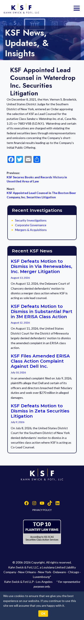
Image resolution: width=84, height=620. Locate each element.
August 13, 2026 (20, 277)
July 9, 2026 (17, 422)
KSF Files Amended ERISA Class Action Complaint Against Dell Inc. (40, 361)
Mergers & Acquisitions (31, 230)
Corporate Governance (30, 225)
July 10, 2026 (18, 372)
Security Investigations (31, 220)
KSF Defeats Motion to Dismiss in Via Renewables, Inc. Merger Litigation (41, 266)
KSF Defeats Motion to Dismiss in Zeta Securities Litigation (40, 411)
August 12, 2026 (20, 322)
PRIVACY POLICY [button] (42, 510)
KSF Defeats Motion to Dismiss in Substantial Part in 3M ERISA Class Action (41, 311)
